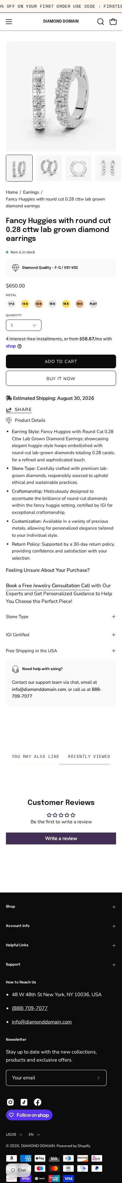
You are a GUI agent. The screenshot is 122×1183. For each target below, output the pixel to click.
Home (12, 192)
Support (13, 964)
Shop (10, 907)
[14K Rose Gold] (38, 304)
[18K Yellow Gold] (66, 304)
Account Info (18, 926)
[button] (100, 22)
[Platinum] (93, 304)
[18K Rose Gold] (79, 304)
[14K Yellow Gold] (25, 304)
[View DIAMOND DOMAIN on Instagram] (10, 1102)
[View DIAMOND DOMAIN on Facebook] (37, 1102)
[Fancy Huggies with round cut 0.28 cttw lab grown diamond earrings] (19, 168)
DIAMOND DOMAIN (61, 21)
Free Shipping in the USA (31, 651)
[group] (61, 6)
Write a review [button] (61, 838)
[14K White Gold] (11, 304)
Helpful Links (17, 945)
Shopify (84, 1145)
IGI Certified (17, 635)
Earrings (31, 192)
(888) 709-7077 (30, 1008)
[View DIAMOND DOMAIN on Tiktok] (24, 1102)
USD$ (11, 1134)
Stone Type (17, 617)
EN (31, 1134)
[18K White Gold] (52, 304)
